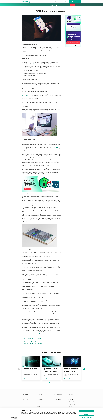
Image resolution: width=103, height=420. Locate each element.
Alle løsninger (24, 404)
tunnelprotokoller (25, 95)
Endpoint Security (71, 401)
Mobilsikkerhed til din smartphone (31, 341)
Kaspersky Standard (25, 394)
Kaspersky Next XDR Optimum (57, 399)
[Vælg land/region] (65, 1)
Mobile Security (39, 397)
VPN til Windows (39, 401)
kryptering (34, 63)
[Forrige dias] (19, 368)
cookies (59, 205)
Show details (23, 417)
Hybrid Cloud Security (71, 404)
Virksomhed (46, 1)
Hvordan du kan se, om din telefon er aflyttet (30, 369)
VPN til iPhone (39, 404)
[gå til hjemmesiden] (26, 2)
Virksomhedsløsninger (72, 390)
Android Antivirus (39, 394)
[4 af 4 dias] (53, 382)
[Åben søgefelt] (67, 1)
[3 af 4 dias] (52, 382)
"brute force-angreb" (55, 147)
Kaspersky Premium (25, 397)
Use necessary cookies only (87, 417)
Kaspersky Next (70, 394)
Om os (56, 1)
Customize (86, 414)
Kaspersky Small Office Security (57, 394)
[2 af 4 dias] (51, 382)
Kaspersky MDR (70, 397)
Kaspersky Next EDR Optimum (57, 397)
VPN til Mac (39, 406)
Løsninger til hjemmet (26, 390)
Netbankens (36, 266)
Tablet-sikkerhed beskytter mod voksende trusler (34, 340)
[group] (31, 368)
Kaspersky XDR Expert (71, 399)
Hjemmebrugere (39, 1)
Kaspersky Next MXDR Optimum (57, 401)
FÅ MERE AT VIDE (26, 378)
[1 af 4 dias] (49, 382)
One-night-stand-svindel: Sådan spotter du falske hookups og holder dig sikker (50, 370)
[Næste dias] (83, 368)
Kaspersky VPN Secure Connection (42, 333)
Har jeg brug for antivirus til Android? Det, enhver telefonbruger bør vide (71, 370)
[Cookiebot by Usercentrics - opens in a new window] (14, 418)
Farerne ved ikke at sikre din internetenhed (33, 343)
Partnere (51, 1)
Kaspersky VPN (24, 401)
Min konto (75, 1)
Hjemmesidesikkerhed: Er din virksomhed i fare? (34, 338)
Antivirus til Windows (40, 399)
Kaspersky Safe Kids (25, 399)
